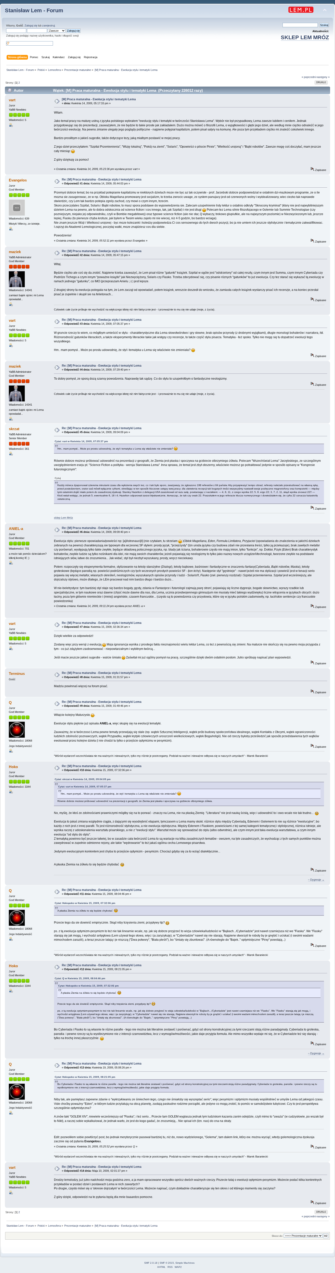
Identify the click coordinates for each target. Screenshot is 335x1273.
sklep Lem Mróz (63, 517)
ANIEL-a (16, 529)
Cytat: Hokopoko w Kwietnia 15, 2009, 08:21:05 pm (85, 1077)
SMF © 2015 (167, 1262)
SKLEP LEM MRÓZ (305, 37)
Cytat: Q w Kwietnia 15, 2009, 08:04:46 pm (80, 978)
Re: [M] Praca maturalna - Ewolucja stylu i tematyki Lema (102, 179)
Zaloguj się (31, 25)
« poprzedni (309, 77)
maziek (15, 252)
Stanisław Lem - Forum (34, 10)
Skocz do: (277, 1235)
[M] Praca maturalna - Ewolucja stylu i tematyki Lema (99, 99)
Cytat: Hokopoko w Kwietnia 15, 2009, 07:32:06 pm (85, 903)
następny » (323, 77)
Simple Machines (184, 1262)
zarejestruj (48, 25)
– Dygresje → (316, 879)
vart (12, 100)
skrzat (14, 429)
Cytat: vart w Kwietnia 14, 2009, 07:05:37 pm (81, 441)
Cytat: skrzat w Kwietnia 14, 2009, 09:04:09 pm (83, 779)
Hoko (13, 767)
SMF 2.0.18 (150, 1262)
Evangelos (18, 180)
